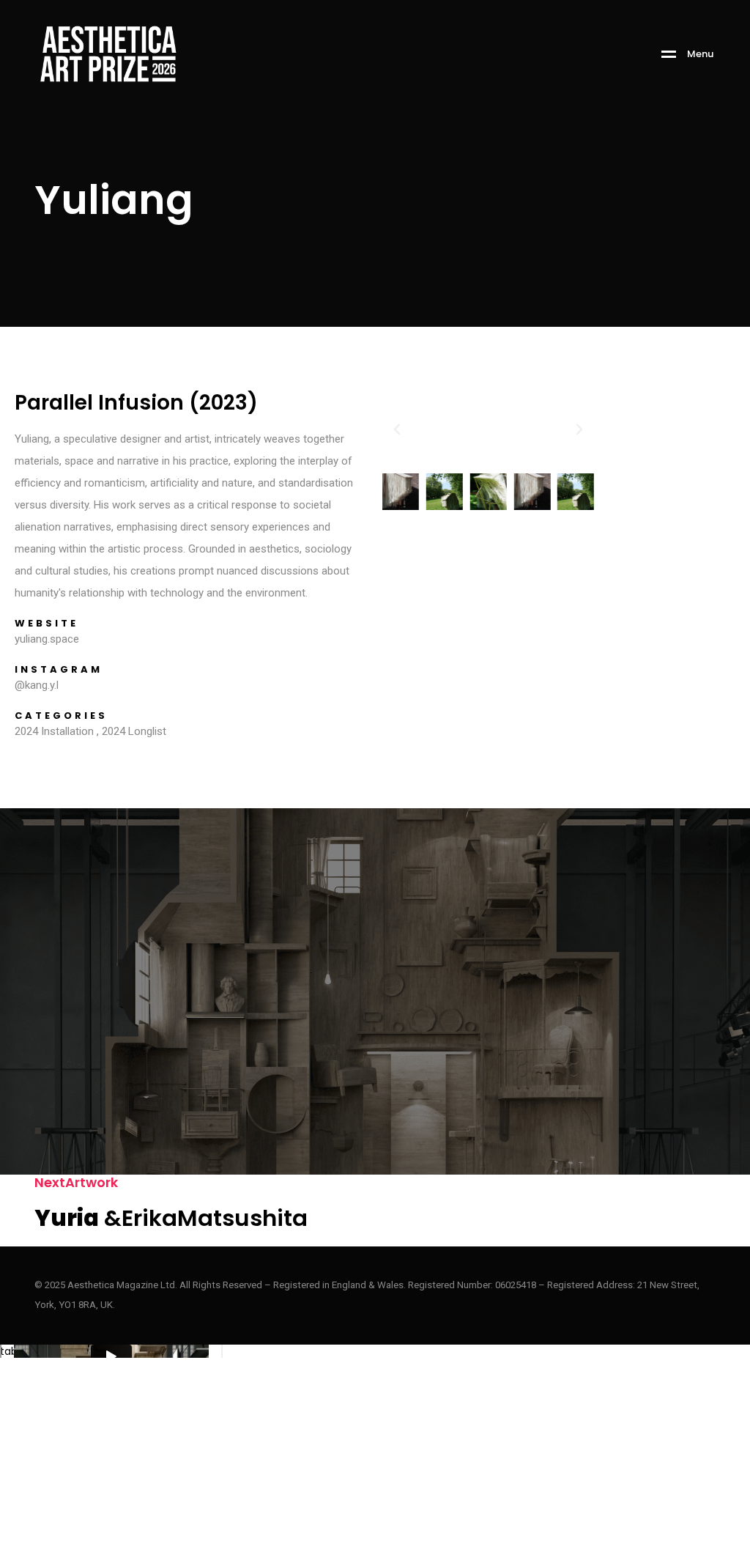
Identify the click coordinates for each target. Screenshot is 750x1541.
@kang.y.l (37, 685)
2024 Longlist (134, 731)
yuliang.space (47, 639)
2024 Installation (54, 731)
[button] (397, 429)
